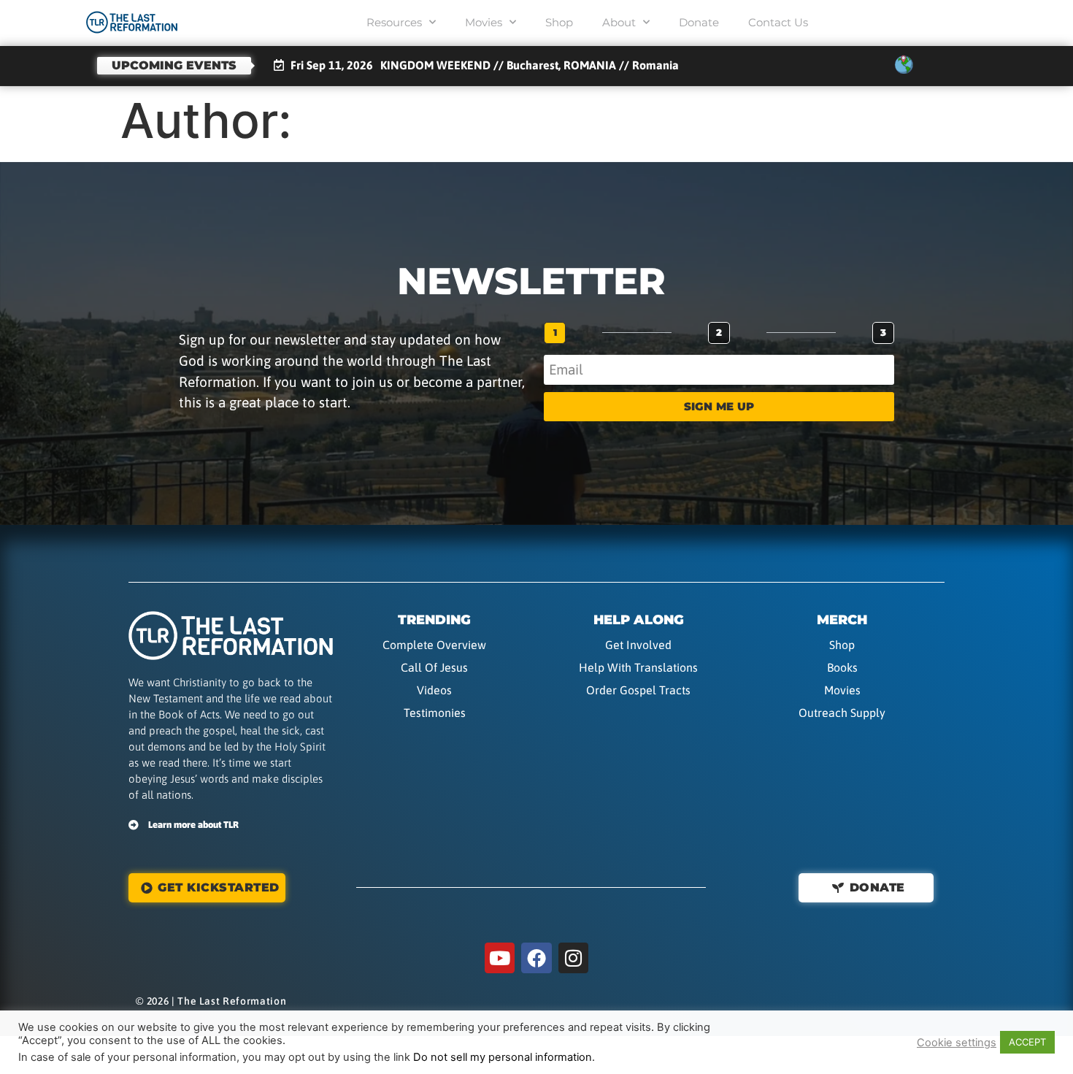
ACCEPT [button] (1027, 1042)
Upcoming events (174, 65)
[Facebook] (536, 958)
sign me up (719, 406)
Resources (394, 22)
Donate (699, 22)
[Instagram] (573, 958)
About (619, 22)
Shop (559, 22)
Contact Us (778, 22)
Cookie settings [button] (956, 1042)
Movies (483, 22)
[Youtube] (500, 958)
